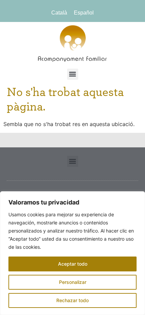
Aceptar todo (72, 264)
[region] (72, 253)
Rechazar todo (72, 300)
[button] (72, 74)
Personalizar (72, 282)
